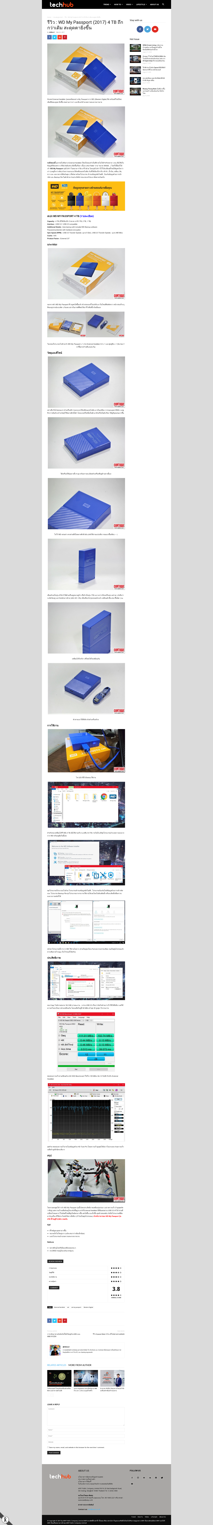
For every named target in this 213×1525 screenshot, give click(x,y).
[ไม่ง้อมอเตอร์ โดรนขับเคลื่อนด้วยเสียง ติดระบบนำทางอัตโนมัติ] (59, 1378)
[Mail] (144, 1478)
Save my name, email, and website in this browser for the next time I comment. (77, 1447)
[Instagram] (138, 1478)
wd (68, 1307)
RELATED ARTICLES (56, 1365)
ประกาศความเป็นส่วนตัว (86, 1479)
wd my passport (76, 1307)
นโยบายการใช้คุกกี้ (84, 1481)
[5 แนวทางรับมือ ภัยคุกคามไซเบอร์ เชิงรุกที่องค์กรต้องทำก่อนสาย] (112, 1378)
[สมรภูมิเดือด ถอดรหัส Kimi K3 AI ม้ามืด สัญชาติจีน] (135, 81)
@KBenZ (52, 32)
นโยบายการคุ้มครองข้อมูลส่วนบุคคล (90, 1477)
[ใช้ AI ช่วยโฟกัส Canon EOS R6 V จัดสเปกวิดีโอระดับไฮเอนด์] (135, 70)
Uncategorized (58, 17)
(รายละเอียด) (87, 216)
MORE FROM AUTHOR (79, 1365)
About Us (154, 4)
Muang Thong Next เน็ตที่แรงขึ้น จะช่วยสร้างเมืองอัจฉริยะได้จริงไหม (154, 91)
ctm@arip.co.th (94, 1509)
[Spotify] (156, 1478)
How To (117, 4)
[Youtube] (132, 1484)
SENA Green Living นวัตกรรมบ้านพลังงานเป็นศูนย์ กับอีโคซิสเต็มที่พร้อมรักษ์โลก (153, 47)
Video (128, 4)
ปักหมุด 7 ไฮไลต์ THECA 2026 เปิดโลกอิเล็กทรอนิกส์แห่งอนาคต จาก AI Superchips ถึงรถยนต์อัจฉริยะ (154, 58)
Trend (106, 4)
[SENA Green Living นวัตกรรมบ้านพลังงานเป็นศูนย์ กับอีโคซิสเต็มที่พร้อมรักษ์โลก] (135, 48)
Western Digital (88, 1307)
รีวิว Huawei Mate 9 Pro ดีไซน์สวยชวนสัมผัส (108, 1334)
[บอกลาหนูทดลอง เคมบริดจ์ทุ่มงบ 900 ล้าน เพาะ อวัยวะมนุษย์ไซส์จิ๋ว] (86, 1378)
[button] (163, 5)
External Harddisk (59, 1307)
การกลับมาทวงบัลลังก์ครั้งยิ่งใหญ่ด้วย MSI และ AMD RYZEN (63, 1335)
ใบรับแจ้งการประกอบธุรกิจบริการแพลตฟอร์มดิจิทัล (95, 1484)
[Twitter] (162, 1478)
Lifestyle (140, 4)
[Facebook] (132, 1478)
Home (49, 17)
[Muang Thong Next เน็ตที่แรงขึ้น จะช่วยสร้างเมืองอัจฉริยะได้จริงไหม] (135, 91)
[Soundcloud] (150, 1478)
